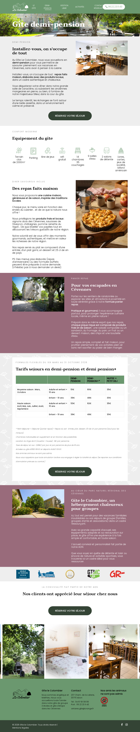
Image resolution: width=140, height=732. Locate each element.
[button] (70, 115)
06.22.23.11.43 (114, 6)
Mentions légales (20, 727)
